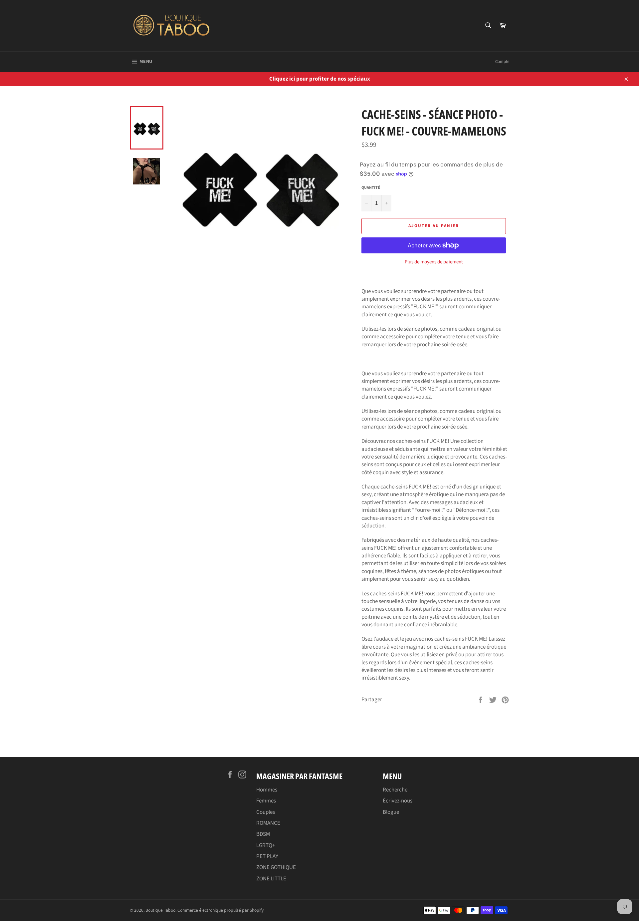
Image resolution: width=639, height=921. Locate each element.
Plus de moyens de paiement (434, 262)
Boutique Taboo (160, 910)
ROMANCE (268, 823)
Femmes (266, 801)
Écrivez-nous (397, 801)
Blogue (391, 812)
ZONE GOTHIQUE (276, 867)
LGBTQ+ (265, 845)
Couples (265, 812)
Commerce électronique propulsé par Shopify (220, 910)
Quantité (370, 187)
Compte (502, 62)
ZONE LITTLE (271, 879)
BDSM (263, 834)
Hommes (266, 790)
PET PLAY (267, 856)
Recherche (395, 790)
